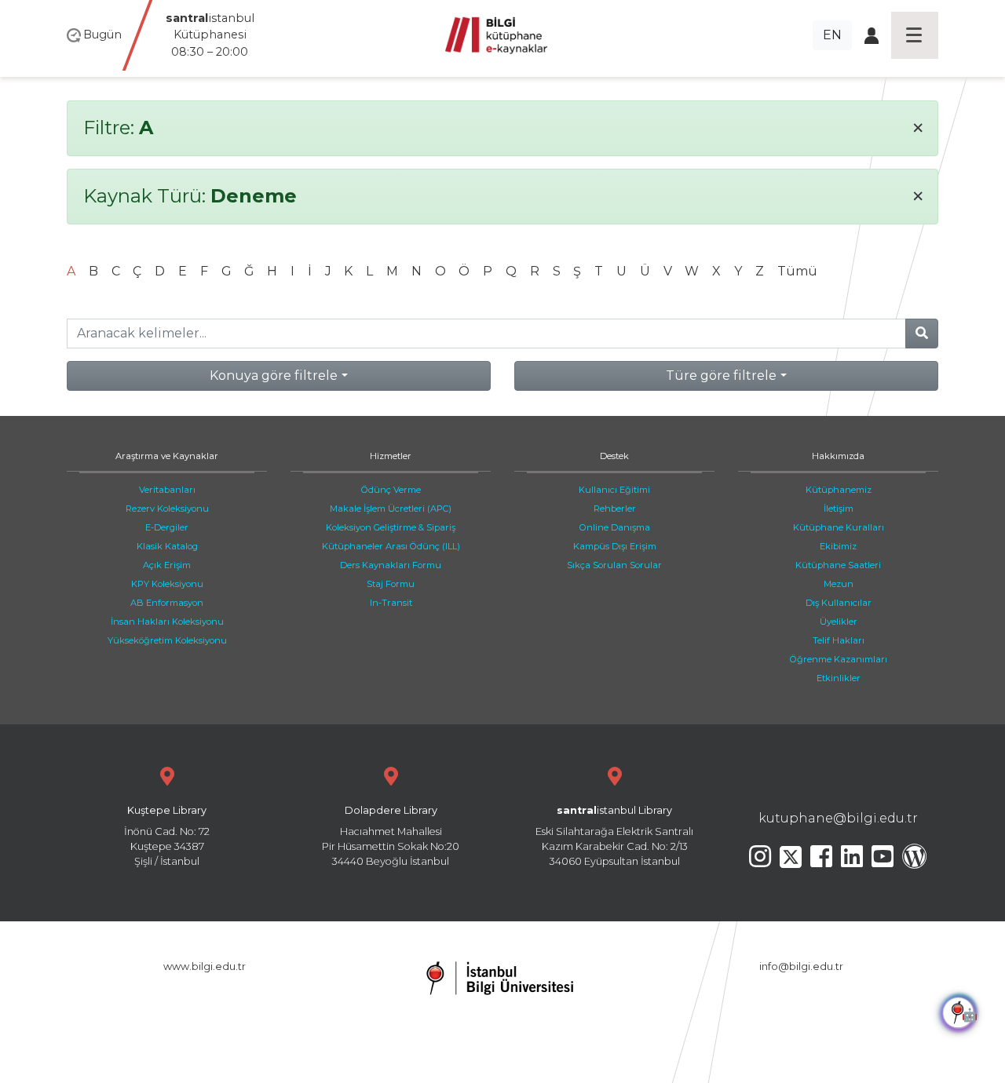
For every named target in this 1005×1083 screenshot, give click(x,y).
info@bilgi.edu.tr (801, 966)
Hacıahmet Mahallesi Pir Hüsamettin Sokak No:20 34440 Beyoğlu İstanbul (390, 836)
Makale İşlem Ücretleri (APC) (390, 508)
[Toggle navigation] (914, 35)
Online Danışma (614, 527)
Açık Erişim (167, 565)
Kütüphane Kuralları (838, 527)
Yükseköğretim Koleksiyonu (167, 640)
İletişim (838, 508)
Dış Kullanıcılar (839, 602)
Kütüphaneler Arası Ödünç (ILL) (391, 546)
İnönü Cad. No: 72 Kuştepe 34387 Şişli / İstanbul (167, 836)
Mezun (838, 583)
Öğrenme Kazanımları (838, 659)
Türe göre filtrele (721, 375)
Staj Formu (391, 583)
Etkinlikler (839, 678)
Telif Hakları (838, 640)
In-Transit (391, 602)
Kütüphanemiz (839, 489)
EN (832, 34)
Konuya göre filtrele (274, 375)
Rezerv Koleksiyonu (167, 508)
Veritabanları (167, 489)
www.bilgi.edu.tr (204, 966)
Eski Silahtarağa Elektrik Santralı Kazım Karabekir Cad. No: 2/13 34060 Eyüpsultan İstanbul (614, 836)
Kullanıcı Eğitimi (614, 489)
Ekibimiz (838, 546)
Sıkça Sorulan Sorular (614, 565)
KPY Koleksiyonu (167, 583)
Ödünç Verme (391, 489)
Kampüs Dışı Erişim (614, 546)
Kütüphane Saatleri (838, 565)
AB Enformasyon (166, 602)
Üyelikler (838, 621)
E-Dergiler (166, 527)
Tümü (797, 271)
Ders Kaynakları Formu (390, 565)
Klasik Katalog (167, 546)
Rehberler (615, 508)
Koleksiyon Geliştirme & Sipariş (390, 527)
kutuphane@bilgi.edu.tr (838, 818)
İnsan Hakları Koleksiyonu (167, 621)
